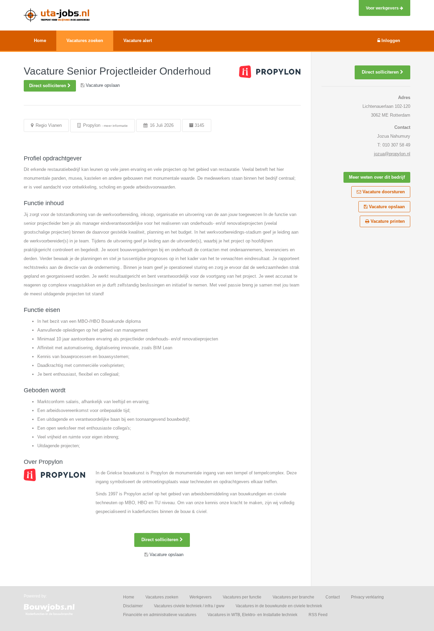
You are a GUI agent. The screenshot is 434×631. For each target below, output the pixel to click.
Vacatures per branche (293, 597)
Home (128, 597)
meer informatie (116, 125)
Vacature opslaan (386, 206)
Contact (333, 597)
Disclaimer (133, 606)
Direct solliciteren (48, 85)
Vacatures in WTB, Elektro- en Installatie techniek (252, 614)
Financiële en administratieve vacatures (159, 614)
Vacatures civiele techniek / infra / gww (189, 606)
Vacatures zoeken (161, 597)
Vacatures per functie (242, 597)
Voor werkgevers (383, 8)
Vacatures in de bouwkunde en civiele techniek (279, 606)
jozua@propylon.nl (392, 153)
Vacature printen (387, 221)
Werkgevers (201, 597)
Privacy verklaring (367, 597)
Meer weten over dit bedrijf (377, 177)
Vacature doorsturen (383, 191)
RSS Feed (318, 614)
